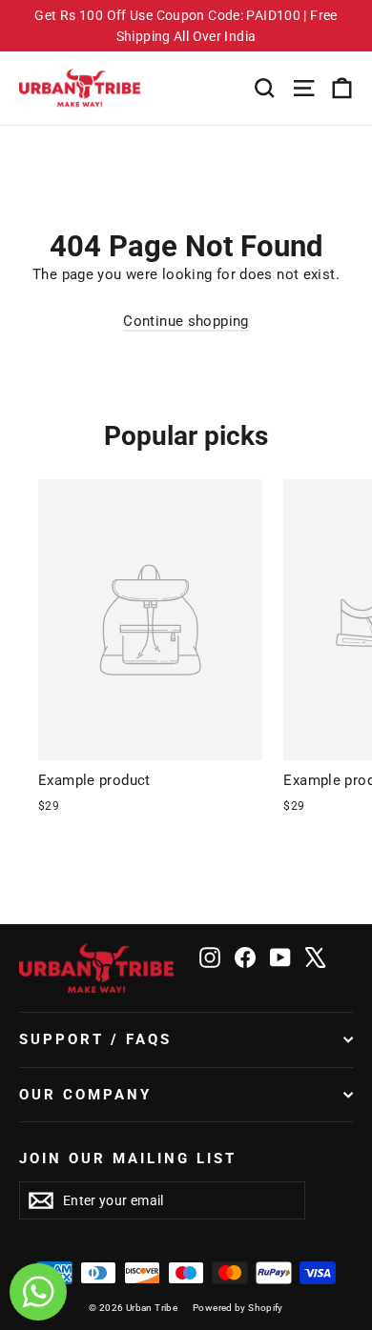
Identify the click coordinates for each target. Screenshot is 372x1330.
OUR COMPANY (85, 1094)
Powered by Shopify (238, 1307)
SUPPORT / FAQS (95, 1039)
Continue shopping (185, 321)
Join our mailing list (128, 1158)
